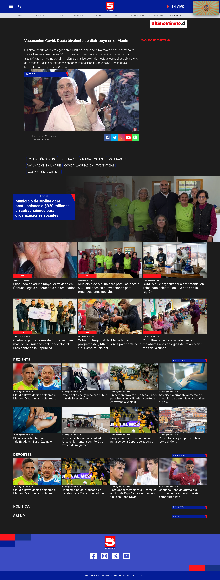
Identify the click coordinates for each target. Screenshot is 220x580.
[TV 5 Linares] (20, 10)
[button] (42, 159)
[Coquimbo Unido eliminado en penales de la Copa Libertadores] (86, 484)
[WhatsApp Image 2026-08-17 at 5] (175, 277)
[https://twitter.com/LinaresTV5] (115, 566)
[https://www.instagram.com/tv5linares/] (121, 137)
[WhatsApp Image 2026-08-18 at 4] (110, 277)
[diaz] (37, 484)
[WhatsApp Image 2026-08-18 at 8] (45, 277)
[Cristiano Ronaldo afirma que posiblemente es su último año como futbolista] (183, 484)
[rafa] (134, 484)
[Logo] (110, 10)
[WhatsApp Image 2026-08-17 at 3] (175, 333)
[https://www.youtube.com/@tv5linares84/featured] (128, 137)
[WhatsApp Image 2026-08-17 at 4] (45, 333)
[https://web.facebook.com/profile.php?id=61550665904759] (93, 566)
